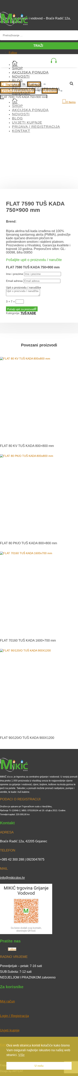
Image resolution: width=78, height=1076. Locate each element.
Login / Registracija (14, 1016)
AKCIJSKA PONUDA (30, 72)
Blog (17, 81)
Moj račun (7, 1001)
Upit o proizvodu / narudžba (23, 287)
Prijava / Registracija (36, 89)
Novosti (21, 76)
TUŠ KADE (28, 313)
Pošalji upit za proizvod (20, 309)
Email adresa (14, 280)
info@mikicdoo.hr (12, 877)
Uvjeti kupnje (27, 85)
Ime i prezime (14, 273)
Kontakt (21, 93)
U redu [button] (39, 1065)
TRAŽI (38, 45)
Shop (17, 68)
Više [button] (21, 1055)
